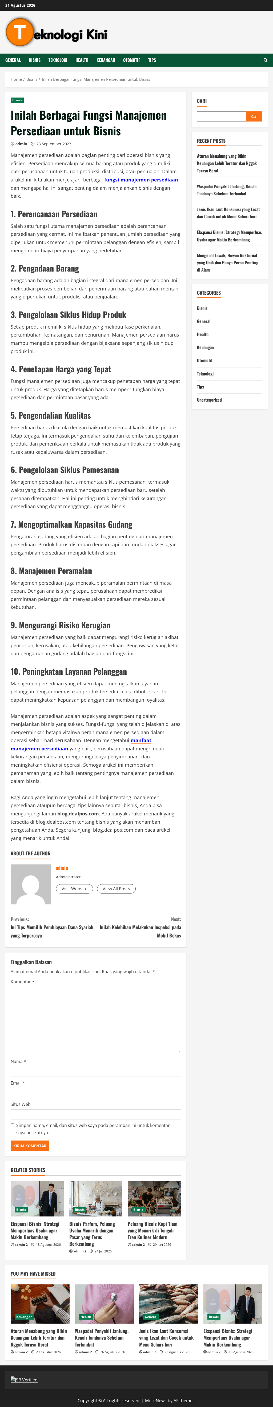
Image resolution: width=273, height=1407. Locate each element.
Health (82, 60)
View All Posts (116, 889)
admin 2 (21, 1244)
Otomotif (131, 60)
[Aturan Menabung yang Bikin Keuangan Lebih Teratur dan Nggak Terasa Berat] (40, 1304)
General (13, 60)
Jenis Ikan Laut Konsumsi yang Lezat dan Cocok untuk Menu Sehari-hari (166, 1337)
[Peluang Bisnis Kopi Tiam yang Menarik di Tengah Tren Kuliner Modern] (154, 1198)
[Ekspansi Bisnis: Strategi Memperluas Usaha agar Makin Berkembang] (37, 1198)
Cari (202, 101)
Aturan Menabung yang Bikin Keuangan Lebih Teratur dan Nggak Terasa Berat (227, 163)
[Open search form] (266, 60)
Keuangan (106, 60)
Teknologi (58, 60)
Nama (18, 1061)
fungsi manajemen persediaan (141, 179)
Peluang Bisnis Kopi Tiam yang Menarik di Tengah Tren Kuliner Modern (153, 1230)
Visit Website (74, 889)
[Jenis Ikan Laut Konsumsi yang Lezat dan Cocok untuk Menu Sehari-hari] (168, 1304)
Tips (152, 60)
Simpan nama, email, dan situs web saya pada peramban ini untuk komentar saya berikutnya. (93, 1128)
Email (18, 1083)
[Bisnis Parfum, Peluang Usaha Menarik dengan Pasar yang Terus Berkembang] (96, 1198)
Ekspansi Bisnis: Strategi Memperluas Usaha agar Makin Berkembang (35, 1230)
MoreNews (156, 1401)
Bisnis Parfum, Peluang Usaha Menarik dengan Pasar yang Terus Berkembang (92, 1233)
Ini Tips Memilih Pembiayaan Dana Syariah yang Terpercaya (52, 927)
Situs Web (21, 1104)
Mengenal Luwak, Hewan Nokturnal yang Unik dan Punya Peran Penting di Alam (227, 262)
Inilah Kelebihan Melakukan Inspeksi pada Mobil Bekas (140, 927)
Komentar (22, 982)
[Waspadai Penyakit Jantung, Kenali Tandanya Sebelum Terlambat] (104, 1304)
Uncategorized (209, 400)
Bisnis (35, 60)
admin (21, 143)
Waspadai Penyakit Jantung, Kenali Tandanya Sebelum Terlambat (102, 1337)
